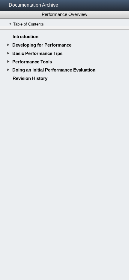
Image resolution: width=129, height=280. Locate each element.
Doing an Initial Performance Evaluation (53, 69)
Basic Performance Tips (37, 53)
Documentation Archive (33, 5)
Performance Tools (32, 61)
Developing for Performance (41, 44)
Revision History (30, 78)
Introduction (25, 36)
